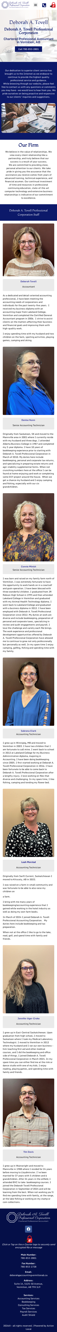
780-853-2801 (28, 1258)
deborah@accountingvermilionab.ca (28, 1275)
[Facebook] (28, 1229)
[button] (35, 5)
